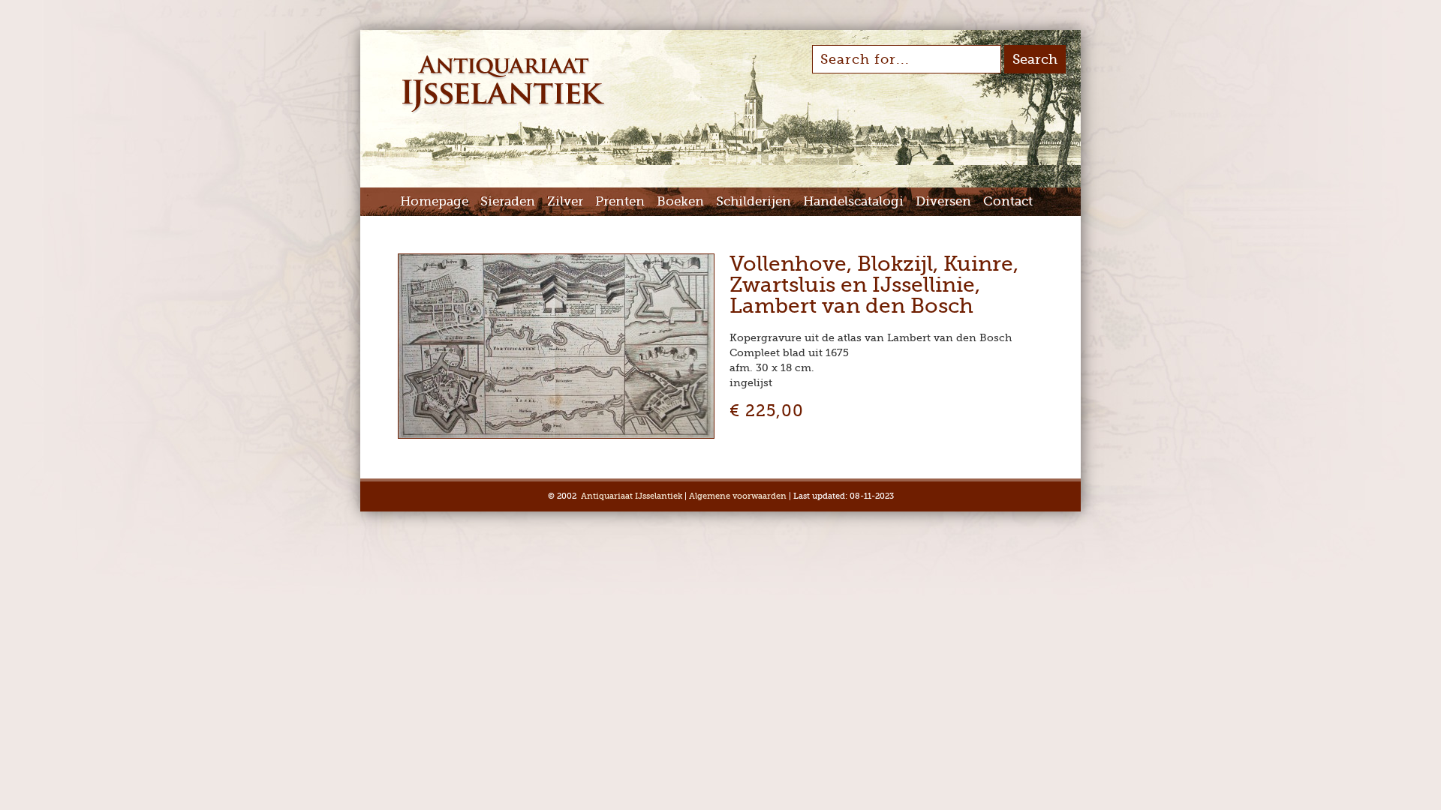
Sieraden (507, 201)
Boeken (680, 201)
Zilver (565, 201)
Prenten (620, 201)
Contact (1008, 201)
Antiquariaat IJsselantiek (631, 496)
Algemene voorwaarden (738, 496)
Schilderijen (753, 201)
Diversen (943, 201)
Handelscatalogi (853, 201)
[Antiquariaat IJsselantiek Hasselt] (503, 111)
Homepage (434, 201)
